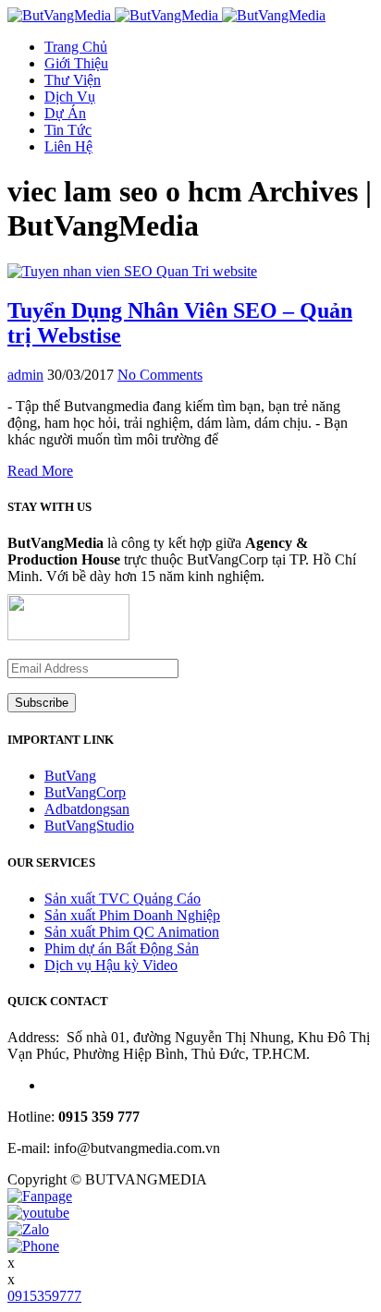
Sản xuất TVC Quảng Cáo (122, 898)
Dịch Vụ (69, 96)
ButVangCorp (85, 792)
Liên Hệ (68, 146)
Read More (40, 471)
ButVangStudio (89, 825)
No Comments (160, 375)
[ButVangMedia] (166, 15)
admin (25, 375)
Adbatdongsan (86, 809)
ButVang (70, 776)
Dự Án (65, 113)
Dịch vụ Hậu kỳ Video (111, 965)
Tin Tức (68, 130)
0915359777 (44, 1296)
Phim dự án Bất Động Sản (121, 948)
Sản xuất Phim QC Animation (131, 932)
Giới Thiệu (76, 63)
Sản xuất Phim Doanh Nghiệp (132, 915)
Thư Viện (72, 80)
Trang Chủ (75, 47)
